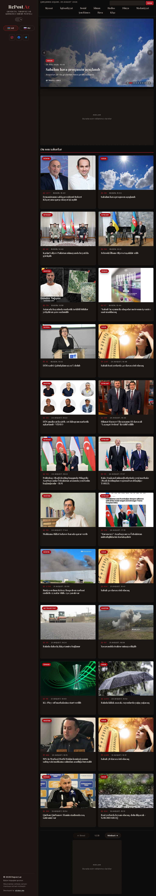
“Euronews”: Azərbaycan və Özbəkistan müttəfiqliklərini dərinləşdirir (121, 535)
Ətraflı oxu (53, 80)
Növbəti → (113, 835)
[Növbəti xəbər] (150, 53)
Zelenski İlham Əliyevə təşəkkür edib (119, 253)
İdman (97, 8)
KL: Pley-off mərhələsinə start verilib (62, 702)
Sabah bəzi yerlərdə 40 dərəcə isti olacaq (122, 365)
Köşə (112, 12)
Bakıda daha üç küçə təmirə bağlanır (61, 646)
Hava (100, 12)
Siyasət (49, 8)
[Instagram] (12, 37)
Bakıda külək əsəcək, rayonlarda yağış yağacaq (125, 702)
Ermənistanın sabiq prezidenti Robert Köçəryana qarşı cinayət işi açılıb (62, 198)
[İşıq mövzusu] (19, 19)
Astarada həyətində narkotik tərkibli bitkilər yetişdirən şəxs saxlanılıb (65, 311)
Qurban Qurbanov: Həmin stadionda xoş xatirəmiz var (64, 816)
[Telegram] (26, 37)
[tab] (127, 83)
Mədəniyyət (142, 8)
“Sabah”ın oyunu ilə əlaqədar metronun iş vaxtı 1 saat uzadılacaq (126, 311)
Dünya (125, 8)
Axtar (149, 3)
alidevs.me (19, 891)
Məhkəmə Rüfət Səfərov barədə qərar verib (65, 534)
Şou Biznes (84, 12)
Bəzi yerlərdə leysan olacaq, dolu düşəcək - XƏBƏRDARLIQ (123, 816)
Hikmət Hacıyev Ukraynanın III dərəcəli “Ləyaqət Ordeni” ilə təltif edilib (121, 423)
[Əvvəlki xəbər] (44, 53)
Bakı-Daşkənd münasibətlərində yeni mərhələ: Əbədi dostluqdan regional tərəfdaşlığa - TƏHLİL (125, 481)
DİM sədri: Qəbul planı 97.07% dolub (61, 365)
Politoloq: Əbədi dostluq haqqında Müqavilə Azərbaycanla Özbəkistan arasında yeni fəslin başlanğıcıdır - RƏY (66, 481)
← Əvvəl (81, 835)
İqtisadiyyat (66, 8)
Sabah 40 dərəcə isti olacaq (115, 590)
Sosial (83, 8)
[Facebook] (19, 37)
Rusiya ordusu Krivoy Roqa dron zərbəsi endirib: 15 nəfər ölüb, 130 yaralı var (64, 592)
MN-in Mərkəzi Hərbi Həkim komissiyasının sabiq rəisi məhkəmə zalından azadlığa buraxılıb (67, 760)
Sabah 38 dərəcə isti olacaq (115, 759)
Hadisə (111, 8)
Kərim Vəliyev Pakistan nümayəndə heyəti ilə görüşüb (66, 254)
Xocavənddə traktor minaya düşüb (118, 646)
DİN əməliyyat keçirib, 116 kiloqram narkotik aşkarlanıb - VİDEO (66, 423)
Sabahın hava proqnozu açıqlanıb (73, 69)
